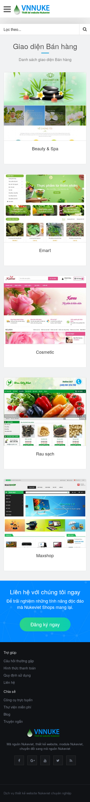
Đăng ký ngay (45, 624)
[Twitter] (58, 760)
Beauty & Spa (45, 148)
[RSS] (71, 760)
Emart (45, 250)
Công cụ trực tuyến (18, 699)
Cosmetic (45, 352)
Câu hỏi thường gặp (19, 660)
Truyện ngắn (13, 721)
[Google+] (32, 760)
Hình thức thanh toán (20, 668)
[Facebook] (19, 760)
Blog (7, 714)
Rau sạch (45, 454)
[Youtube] (45, 760)
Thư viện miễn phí (17, 707)
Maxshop (45, 555)
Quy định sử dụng (17, 675)
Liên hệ (9, 682)
